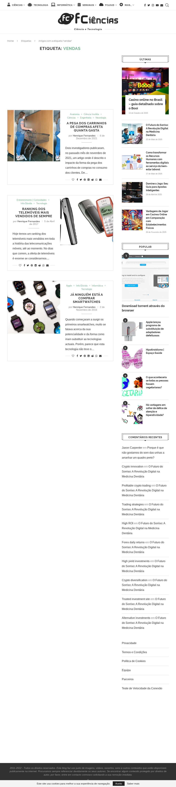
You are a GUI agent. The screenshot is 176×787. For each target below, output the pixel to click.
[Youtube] (157, 5)
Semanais (88, 5)
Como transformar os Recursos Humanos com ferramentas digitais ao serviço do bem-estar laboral (157, 161)
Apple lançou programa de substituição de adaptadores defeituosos (155, 329)
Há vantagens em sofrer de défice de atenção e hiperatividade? (156, 410)
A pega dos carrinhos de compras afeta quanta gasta (87, 126)
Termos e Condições (134, 652)
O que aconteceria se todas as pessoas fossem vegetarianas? (157, 382)
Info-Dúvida (26, 203)
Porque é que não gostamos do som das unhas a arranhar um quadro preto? (143, 452)
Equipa (126, 670)
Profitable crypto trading (136, 485)
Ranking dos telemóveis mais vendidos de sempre (33, 212)
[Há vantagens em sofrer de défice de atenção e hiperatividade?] (132, 413)
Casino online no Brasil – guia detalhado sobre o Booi (146, 104)
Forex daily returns (133, 542)
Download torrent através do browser (143, 308)
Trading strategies (133, 504)
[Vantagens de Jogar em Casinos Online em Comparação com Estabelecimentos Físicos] (132, 220)
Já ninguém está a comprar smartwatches (86, 298)
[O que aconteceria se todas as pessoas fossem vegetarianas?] (132, 386)
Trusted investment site (136, 599)
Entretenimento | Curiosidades (32, 200)
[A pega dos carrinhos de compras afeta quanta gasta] (33, 136)
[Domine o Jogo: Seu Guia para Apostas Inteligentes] (132, 192)
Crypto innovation (132, 466)
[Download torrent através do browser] (145, 278)
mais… (128, 5)
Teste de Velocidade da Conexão (142, 688)
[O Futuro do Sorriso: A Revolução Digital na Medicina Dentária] (132, 133)
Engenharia (85, 117)
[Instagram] (153, 5)
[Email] (161, 5)
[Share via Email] (100, 179)
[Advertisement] (60, 80)
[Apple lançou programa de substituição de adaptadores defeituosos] (132, 331)
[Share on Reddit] (92, 179)
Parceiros (128, 679)
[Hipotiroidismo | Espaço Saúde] (132, 358)
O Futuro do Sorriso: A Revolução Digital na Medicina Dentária (157, 130)
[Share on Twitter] (81, 179)
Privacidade (129, 643)
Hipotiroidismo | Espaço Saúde (155, 351)
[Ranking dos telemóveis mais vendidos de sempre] (86, 221)
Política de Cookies (134, 661)
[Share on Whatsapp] (96, 179)
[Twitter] (148, 5)
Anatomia (74, 114)
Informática (64, 5)
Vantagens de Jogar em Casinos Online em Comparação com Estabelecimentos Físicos (157, 219)
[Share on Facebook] (77, 179)
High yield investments (136, 561)
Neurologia (101, 117)
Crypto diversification (134, 580)
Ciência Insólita (91, 114)
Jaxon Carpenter (132, 447)
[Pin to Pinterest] (85, 179)
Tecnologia (40, 5)
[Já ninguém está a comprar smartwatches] (33, 307)
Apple (69, 285)
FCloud (109, 5)
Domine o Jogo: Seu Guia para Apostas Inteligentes (157, 187)
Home (10, 41)
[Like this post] (73, 179)
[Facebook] (145, 5)
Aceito (118, 783)
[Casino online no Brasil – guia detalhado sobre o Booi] (145, 91)
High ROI (127, 523)
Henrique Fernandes (84, 135)
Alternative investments (136, 617)
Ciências (17, 5)
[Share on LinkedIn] (88, 179)
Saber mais (133, 783)
